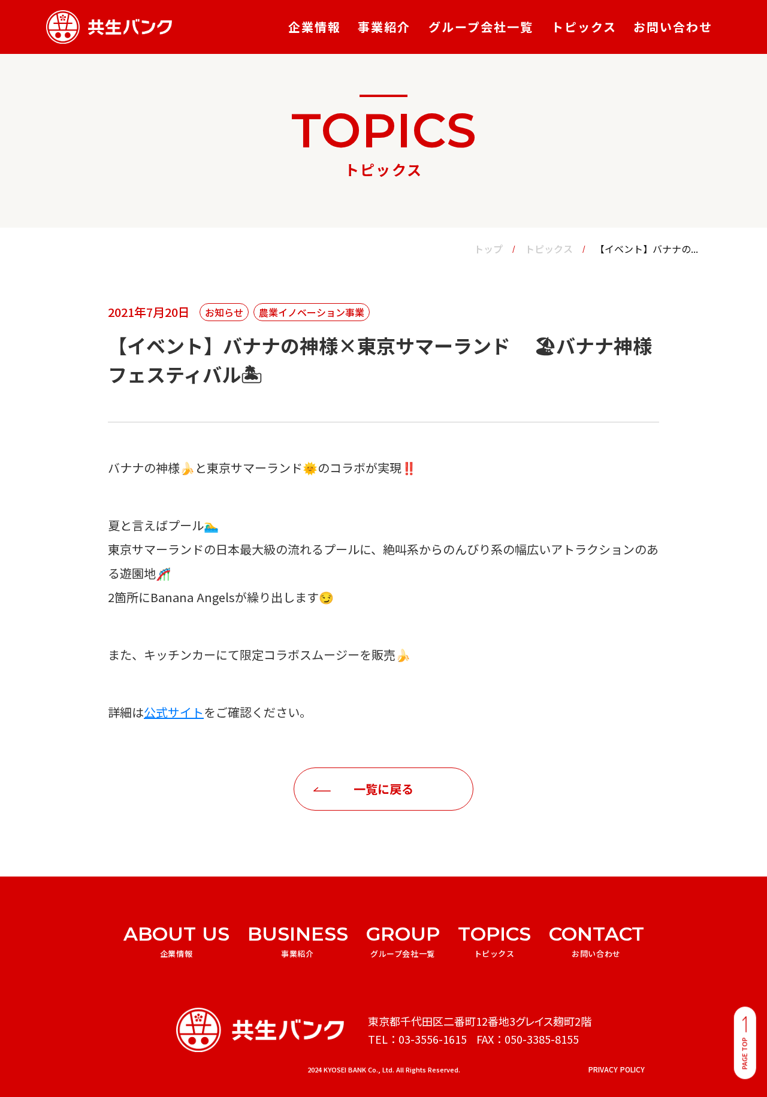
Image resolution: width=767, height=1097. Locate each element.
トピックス (549, 248)
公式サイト (174, 712)
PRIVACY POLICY (616, 1069)
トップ (488, 248)
